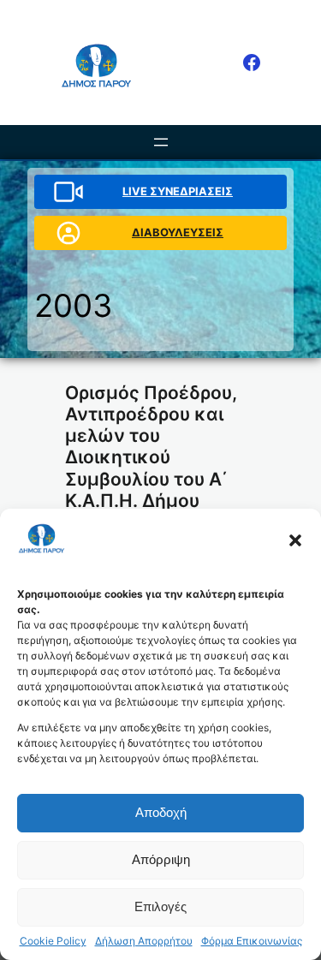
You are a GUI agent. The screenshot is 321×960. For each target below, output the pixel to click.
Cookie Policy (53, 941)
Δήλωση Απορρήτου (144, 941)
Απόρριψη (161, 859)
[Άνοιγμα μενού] (161, 142)
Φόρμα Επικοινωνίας (251, 941)
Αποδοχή (161, 812)
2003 (73, 305)
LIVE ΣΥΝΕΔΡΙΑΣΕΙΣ (177, 191)
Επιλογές (160, 906)
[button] (295, 540)
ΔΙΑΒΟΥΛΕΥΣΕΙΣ (177, 232)
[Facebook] (251, 62)
